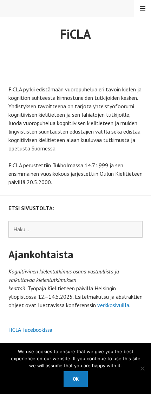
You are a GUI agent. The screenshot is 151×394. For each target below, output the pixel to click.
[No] (142, 368)
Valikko (142, 8)
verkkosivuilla (113, 305)
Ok (76, 379)
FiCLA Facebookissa (30, 330)
